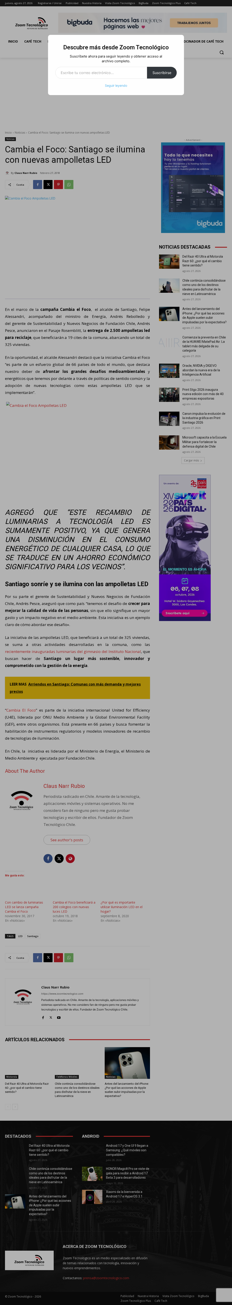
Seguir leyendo (116, 85)
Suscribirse (161, 72)
